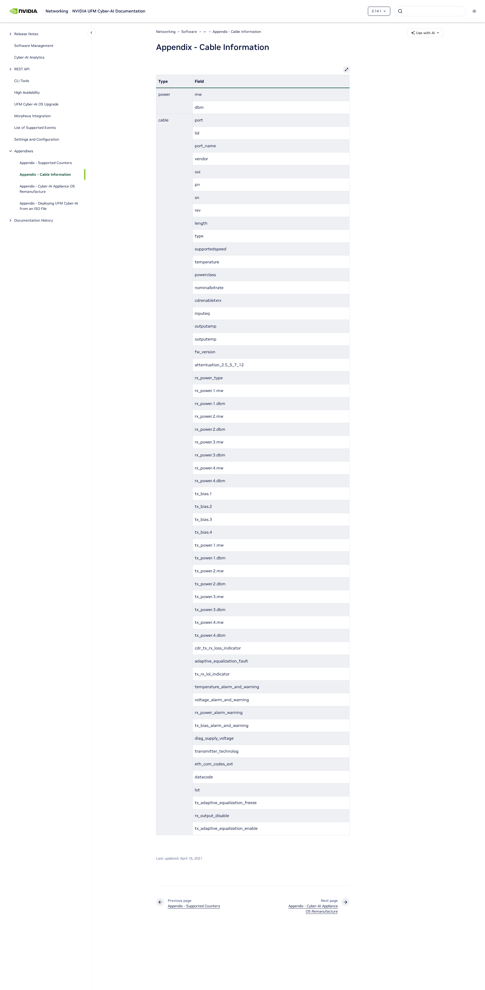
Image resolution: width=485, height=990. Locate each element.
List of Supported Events (35, 127)
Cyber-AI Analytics (29, 57)
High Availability (27, 92)
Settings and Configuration (36, 139)
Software (189, 31)
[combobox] (430, 11)
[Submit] (400, 11)
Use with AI (425, 33)
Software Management (33, 45)
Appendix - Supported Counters (46, 162)
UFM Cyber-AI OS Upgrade (36, 104)
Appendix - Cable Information (45, 174)
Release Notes (26, 34)
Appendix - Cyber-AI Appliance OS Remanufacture (47, 189)
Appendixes (23, 151)
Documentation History (33, 220)
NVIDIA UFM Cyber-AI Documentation (108, 10)
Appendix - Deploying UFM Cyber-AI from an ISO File (49, 206)
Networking (57, 10)
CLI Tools (21, 80)
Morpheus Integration (32, 116)
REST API (22, 69)
